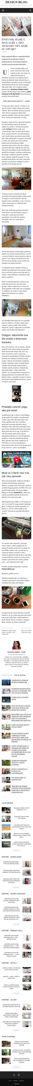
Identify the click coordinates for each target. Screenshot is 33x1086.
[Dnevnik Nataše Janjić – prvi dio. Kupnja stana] (26, 864)
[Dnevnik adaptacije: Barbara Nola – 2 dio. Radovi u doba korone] (26, 946)
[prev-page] (3, 797)
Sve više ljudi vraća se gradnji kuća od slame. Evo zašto (21, 826)
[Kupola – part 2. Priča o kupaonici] (26, 979)
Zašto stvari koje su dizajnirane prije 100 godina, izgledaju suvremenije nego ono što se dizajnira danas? (21, 751)
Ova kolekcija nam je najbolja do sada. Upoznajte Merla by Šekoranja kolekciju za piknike (21, 738)
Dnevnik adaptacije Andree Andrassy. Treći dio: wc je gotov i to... (11, 917)
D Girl (10, 1080)
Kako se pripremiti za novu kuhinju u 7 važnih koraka (21, 1060)
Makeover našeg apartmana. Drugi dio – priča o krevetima (11, 1015)
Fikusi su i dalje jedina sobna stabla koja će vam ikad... (22, 835)
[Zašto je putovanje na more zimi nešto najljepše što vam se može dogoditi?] (6, 844)
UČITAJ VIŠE (16, 850)
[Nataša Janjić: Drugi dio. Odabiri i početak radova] (26, 873)
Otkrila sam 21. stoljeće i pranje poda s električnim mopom (21, 1052)
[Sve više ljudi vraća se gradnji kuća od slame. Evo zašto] (6, 827)
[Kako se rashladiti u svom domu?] (6, 727)
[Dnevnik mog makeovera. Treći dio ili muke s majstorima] (26, 1024)
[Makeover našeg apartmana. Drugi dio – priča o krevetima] (26, 1015)
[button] (3, 10)
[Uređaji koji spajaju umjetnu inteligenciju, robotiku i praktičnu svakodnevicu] (6, 788)
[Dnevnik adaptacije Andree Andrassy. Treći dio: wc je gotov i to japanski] (26, 918)
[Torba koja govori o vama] (6, 699)
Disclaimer (21, 1080)
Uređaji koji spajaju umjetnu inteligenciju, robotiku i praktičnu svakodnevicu (21, 789)
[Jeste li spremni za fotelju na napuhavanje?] (6, 771)
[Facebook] (14, 1075)
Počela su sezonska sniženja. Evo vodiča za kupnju (22, 1043)
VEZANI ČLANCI (7, 675)
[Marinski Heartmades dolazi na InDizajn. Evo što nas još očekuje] (6, 691)
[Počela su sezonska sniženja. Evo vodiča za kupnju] (6, 1044)
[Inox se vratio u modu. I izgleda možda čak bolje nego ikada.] (6, 708)
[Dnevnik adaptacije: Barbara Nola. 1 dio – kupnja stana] (26, 938)
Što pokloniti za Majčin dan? (18, 779)
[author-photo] (16, 649)
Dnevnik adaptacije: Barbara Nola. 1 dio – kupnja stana (11, 937)
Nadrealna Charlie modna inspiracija (19, 681)
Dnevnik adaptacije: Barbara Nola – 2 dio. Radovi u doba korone (11, 945)
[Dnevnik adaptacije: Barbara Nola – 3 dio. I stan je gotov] (26, 955)
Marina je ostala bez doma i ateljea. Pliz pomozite (9, 632)
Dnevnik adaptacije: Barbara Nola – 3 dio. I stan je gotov (11, 954)
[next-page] (6, 797)
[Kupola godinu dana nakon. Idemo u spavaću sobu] (26, 987)
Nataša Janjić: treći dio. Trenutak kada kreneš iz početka (11, 880)
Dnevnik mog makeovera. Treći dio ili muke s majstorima (11, 1023)
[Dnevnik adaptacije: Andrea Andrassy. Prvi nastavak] (26, 901)
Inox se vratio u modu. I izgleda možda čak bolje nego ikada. (21, 708)
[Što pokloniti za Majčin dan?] (6, 780)
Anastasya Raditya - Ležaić (16, 652)
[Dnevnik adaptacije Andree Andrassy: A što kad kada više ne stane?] (26, 909)
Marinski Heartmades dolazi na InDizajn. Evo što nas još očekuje (21, 691)
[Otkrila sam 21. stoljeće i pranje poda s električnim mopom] (6, 1052)
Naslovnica (5, 14)
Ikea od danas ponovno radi (26, 631)
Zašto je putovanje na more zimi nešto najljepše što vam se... (21, 844)
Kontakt (15, 1080)
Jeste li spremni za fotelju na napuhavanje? (19, 771)
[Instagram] (19, 1075)
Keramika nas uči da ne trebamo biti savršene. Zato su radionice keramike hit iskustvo (21, 718)
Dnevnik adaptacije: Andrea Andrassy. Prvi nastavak (11, 900)
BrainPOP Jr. (18, 492)
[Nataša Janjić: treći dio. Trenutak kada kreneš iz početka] (26, 881)
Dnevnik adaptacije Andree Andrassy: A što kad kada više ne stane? (11, 909)
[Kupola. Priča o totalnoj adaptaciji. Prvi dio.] (26, 970)
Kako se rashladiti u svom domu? (20, 726)
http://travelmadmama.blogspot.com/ (16, 654)
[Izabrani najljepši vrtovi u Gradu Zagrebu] (6, 763)
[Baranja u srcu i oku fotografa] (6, 819)
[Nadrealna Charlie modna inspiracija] (6, 682)
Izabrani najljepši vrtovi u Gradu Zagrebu (19, 763)
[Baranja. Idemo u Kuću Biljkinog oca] (6, 810)
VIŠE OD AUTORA (20, 675)
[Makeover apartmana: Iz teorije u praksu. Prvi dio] (26, 1007)
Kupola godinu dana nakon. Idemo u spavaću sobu (11, 986)
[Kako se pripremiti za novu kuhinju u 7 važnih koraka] (6, 1061)
